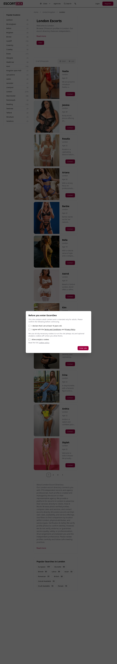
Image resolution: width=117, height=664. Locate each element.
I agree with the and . (54, 329)
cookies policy (44, 343)
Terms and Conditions (52, 329)
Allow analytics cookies (40, 339)
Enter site (83, 348)
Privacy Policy (70, 329)
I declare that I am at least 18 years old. (47, 326)
